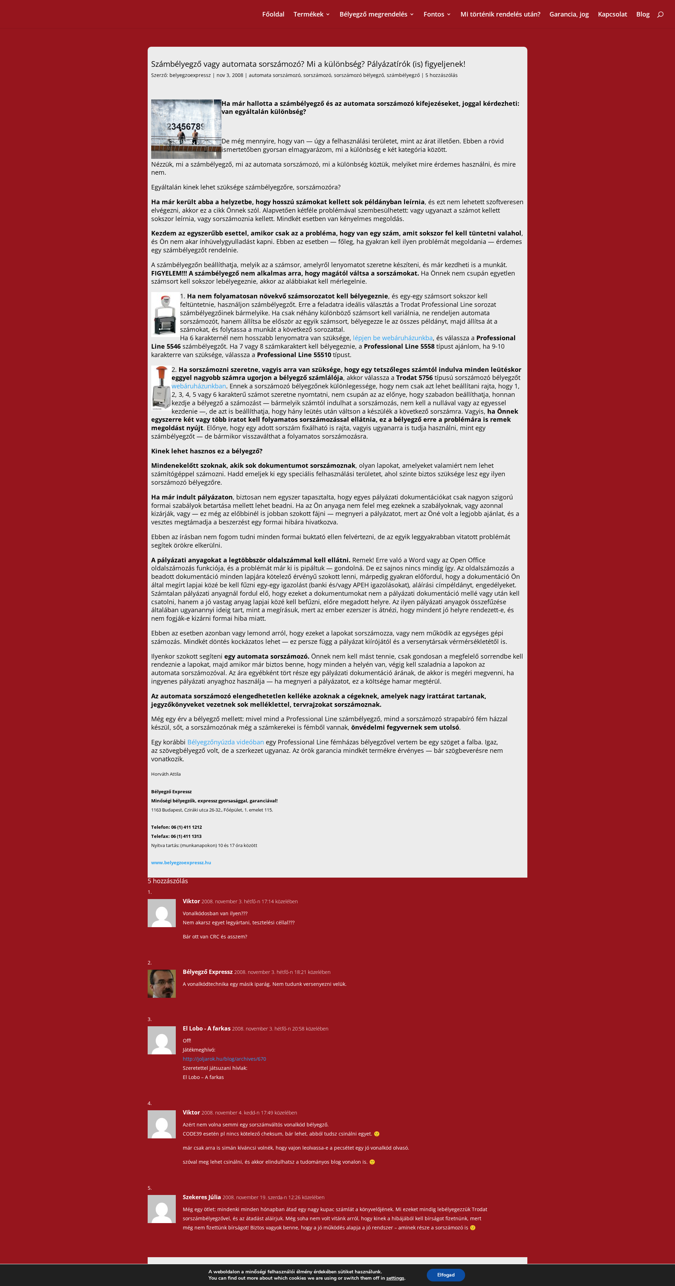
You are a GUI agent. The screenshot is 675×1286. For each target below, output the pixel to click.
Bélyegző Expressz (208, 972)
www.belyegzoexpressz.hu (181, 862)
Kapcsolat (612, 15)
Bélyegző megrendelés (373, 15)
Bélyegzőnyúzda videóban (226, 742)
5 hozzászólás (441, 75)
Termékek (308, 15)
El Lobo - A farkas (207, 1028)
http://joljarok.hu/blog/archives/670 (224, 1058)
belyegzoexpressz (190, 75)
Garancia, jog (569, 15)
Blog (643, 15)
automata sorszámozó (275, 75)
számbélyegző (403, 75)
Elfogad (446, 1275)
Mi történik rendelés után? (500, 15)
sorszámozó (317, 75)
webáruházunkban (199, 386)
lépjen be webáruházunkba (393, 338)
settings (395, 1278)
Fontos (434, 15)
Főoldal (273, 15)
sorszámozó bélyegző (359, 75)
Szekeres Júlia (202, 1197)
